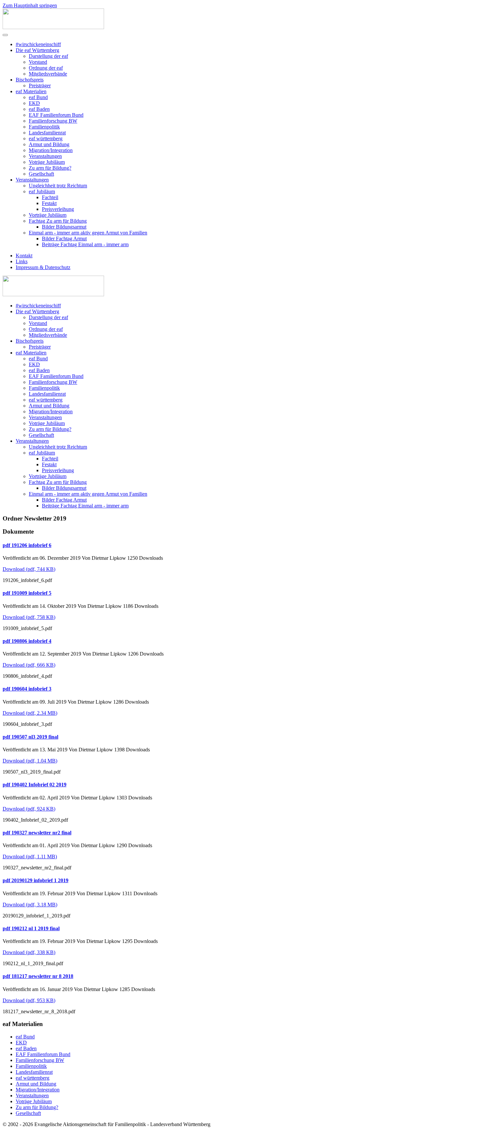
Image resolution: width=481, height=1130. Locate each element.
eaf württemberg (45, 138)
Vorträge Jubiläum (47, 215)
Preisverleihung (58, 209)
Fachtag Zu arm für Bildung (58, 221)
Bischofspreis (30, 79)
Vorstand (38, 62)
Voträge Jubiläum (47, 162)
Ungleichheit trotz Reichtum (58, 185)
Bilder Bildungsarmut (64, 227)
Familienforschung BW (53, 121)
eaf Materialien (31, 91)
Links (21, 261)
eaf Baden (39, 109)
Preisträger (40, 85)
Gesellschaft (41, 174)
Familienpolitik (44, 126)
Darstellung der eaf (48, 56)
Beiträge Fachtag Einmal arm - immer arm (85, 244)
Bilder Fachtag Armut (64, 238)
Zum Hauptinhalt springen (30, 5)
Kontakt (24, 255)
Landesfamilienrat (47, 132)
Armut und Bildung (49, 144)
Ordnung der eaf (46, 68)
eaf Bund (38, 97)
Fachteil (50, 197)
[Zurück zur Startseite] (53, 27)
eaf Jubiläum (42, 191)
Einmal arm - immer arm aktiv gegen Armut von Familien (88, 232)
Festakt (49, 203)
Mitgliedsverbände (48, 74)
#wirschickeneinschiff (38, 44)
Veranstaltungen (45, 156)
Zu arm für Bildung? (50, 168)
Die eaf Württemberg (37, 50)
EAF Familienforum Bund (56, 115)
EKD (34, 103)
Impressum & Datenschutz (43, 267)
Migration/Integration (51, 150)
